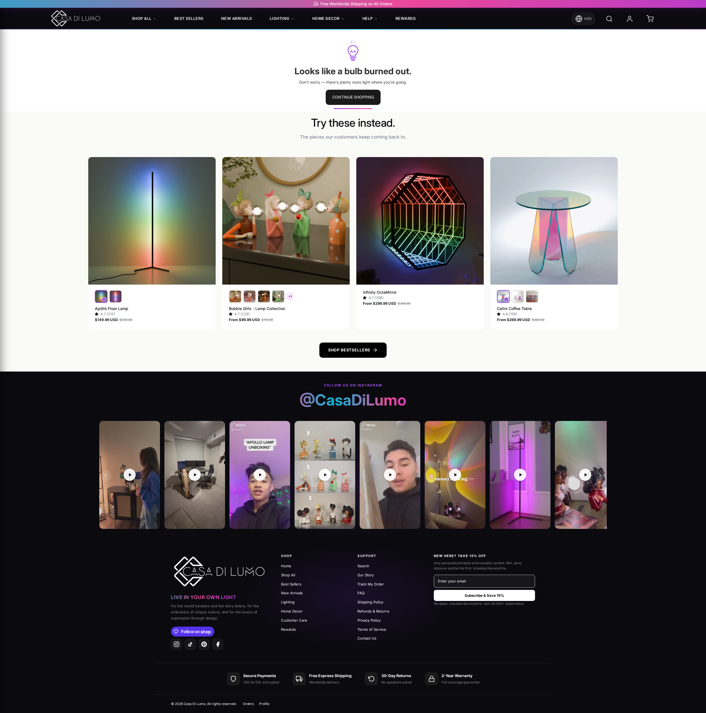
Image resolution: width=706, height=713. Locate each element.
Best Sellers (189, 18)
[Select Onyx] (101, 296)
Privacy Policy (369, 620)
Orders (248, 704)
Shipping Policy (370, 602)
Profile (264, 704)
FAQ (361, 593)
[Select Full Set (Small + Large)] (532, 296)
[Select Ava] (235, 296)
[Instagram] (176, 644)
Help (367, 18)
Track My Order (370, 584)
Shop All (142, 18)
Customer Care (294, 620)
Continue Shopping (353, 97)
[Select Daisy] (249, 296)
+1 (290, 296)
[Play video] (129, 475)
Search (363, 566)
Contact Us (366, 638)
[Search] (609, 18)
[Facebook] (217, 644)
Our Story (365, 575)
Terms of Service (371, 629)
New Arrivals (236, 18)
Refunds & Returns (373, 611)
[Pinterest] (204, 644)
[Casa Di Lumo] (77, 18)
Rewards (405, 18)
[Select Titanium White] (115, 296)
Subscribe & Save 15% (484, 595)
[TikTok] (190, 644)
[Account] (629, 18)
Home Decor (326, 18)
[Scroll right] (600, 475)
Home (286, 566)
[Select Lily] (278, 296)
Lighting (280, 18)
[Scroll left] (105, 475)
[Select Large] (517, 296)
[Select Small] (503, 296)
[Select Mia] (264, 296)
